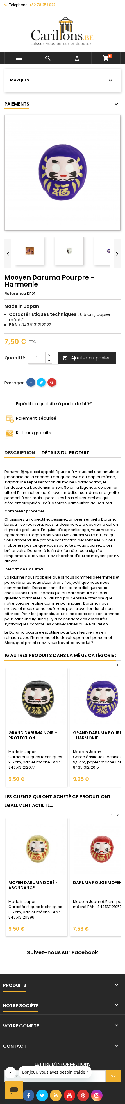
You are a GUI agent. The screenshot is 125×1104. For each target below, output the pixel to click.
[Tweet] (41, 382)
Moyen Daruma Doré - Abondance (33, 885)
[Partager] (30, 382)
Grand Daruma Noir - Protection (32, 735)
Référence (15, 293)
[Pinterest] (51, 382)
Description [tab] (19, 452)
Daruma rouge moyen (97, 882)
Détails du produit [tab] (65, 452)
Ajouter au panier (86, 357)
